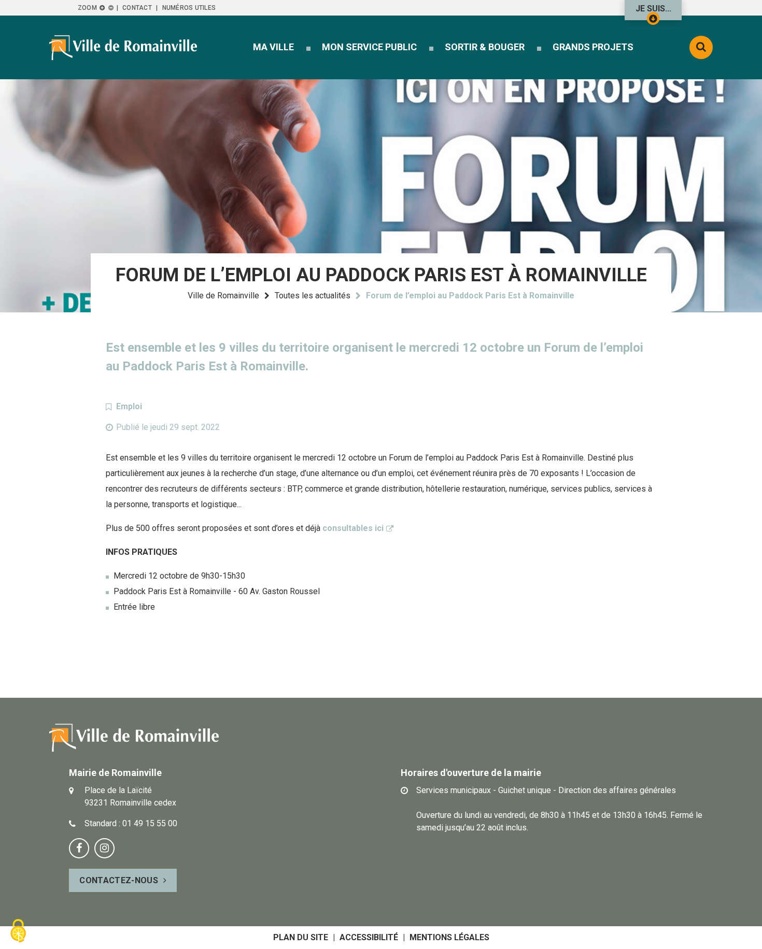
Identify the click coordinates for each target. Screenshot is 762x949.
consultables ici (353, 528)
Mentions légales (449, 937)
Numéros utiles (189, 7)
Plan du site (300, 937)
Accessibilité (369, 937)
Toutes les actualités (312, 295)
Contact (137, 7)
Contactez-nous (118, 880)
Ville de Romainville (223, 295)
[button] (273, 47)
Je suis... (653, 8)
